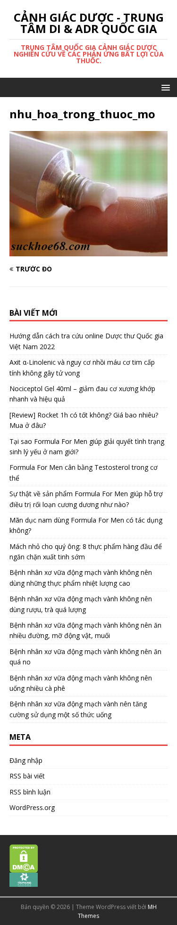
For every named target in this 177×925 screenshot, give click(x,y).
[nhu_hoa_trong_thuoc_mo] (88, 250)
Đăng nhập (25, 760)
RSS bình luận (30, 791)
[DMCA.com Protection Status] (23, 867)
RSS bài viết (27, 775)
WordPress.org (32, 807)
